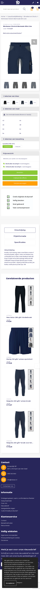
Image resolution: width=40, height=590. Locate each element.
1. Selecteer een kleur (11, 96)
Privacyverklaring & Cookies (10, 538)
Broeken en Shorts (30, 16)
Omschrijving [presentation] (19, 230)
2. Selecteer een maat (11, 109)
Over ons (4, 503)
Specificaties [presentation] (20, 242)
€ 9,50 (8, 320)
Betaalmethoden (7, 523)
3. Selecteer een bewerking (13, 139)
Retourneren (5, 525)
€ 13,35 (9, 362)
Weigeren (19, 582)
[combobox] (11, 9)
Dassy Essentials (6, 501)
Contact (3, 520)
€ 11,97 (9, 404)
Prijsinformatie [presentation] (20, 236)
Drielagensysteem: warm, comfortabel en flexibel (17, 498)
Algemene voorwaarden (9, 535)
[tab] (20, 230)
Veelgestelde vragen (8, 508)
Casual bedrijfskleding (14, 16)
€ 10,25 (9, 446)
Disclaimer (4, 540)
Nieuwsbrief (5, 506)
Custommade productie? (9, 511)
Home (3, 16)
